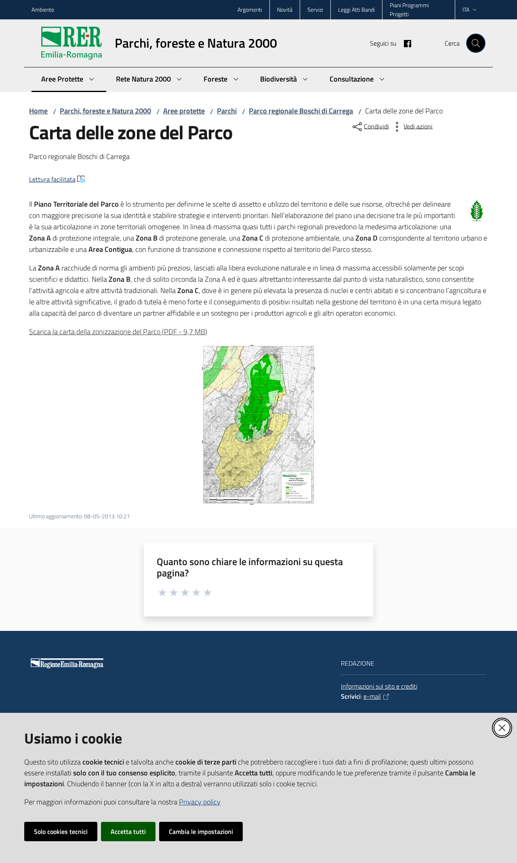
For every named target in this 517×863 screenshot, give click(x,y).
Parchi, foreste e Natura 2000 (105, 110)
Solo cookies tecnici (61, 831)
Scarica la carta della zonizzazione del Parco (118, 331)
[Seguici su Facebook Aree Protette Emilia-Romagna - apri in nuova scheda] (404, 43)
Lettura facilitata (52, 179)
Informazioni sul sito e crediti (379, 686)
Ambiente (43, 9)
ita (465, 9)
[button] (475, 43)
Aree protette (184, 110)
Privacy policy (200, 801)
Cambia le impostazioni (201, 831)
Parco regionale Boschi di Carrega (301, 110)
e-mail (372, 696)
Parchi (227, 110)
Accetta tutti (128, 831)
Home (38, 110)
